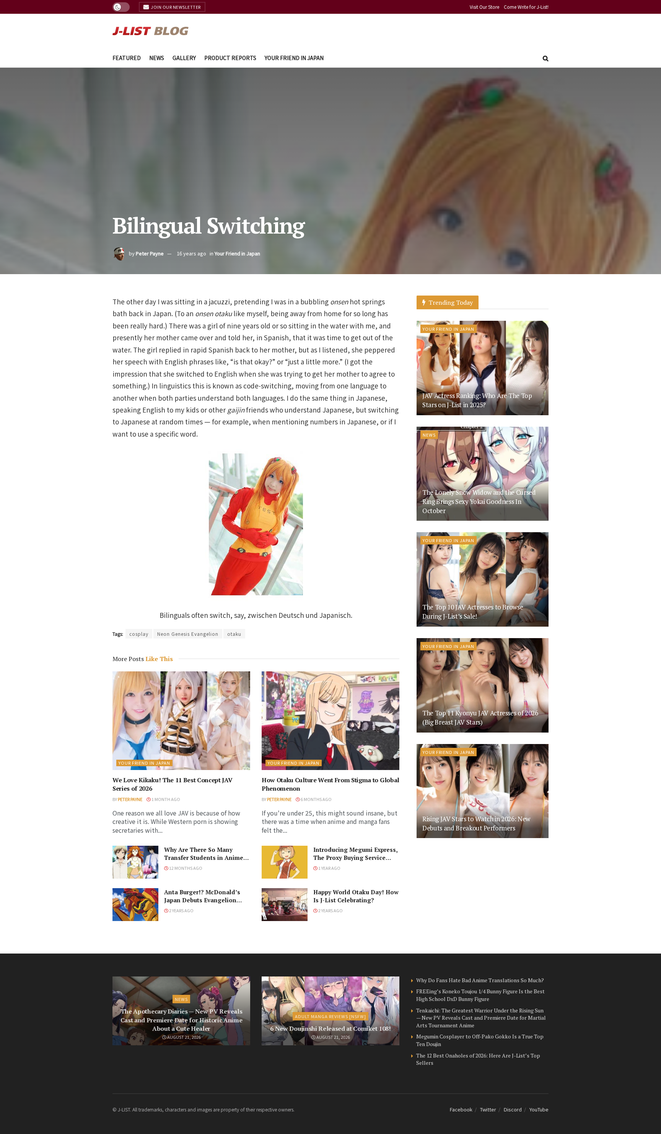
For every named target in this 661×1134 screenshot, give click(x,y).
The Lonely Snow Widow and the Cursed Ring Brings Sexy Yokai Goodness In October (479, 501)
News (156, 58)
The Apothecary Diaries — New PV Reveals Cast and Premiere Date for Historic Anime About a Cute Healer (181, 1020)
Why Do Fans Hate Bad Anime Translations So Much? (480, 980)
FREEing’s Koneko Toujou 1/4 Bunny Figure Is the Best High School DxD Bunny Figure (480, 995)
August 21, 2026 (183, 1037)
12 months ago (185, 868)
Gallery (184, 58)
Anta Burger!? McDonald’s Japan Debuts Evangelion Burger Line (202, 900)
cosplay (138, 633)
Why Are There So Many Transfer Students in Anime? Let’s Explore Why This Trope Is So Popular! (206, 861)
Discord (513, 1109)
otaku (234, 633)
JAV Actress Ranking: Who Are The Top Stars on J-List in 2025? (477, 400)
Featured (126, 58)
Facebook (461, 1109)
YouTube (539, 1109)
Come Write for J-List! (526, 6)
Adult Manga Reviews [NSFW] (330, 1016)
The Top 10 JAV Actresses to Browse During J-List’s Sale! (472, 612)
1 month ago (165, 799)
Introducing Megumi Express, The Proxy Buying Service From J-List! (355, 857)
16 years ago (191, 253)
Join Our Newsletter (175, 7)
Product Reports (230, 58)
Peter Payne (150, 253)
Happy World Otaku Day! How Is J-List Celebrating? (356, 896)
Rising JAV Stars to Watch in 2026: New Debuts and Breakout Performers (476, 823)
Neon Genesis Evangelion (187, 633)
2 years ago (181, 910)
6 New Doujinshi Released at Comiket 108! (330, 1028)
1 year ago (328, 868)
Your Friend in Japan (294, 58)
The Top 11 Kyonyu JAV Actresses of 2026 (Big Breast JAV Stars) (480, 717)
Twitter (488, 1109)
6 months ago (316, 799)
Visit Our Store (484, 6)
